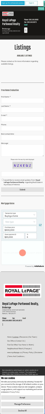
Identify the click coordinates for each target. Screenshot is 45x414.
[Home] (8, 14)
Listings (15, 337)
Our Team (32, 337)
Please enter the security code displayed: (22, 159)
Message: (4, 143)
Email (25, 25)
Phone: (3, 124)
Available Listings (24, 55)
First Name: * (6, 97)
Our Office (11, 341)
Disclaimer (38, 352)
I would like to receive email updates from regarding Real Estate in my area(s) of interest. (23, 182)
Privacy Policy (14, 392)
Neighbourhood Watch (15, 349)
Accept (22, 397)
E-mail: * (4, 115)
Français (41, 8)
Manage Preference (22, 404)
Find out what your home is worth (20, 345)
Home (9, 337)
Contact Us (20, 341)
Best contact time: (7, 134)
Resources (24, 337)
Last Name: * (5, 106)
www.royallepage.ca (14, 352)
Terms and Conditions (16, 356)
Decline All (22, 410)
